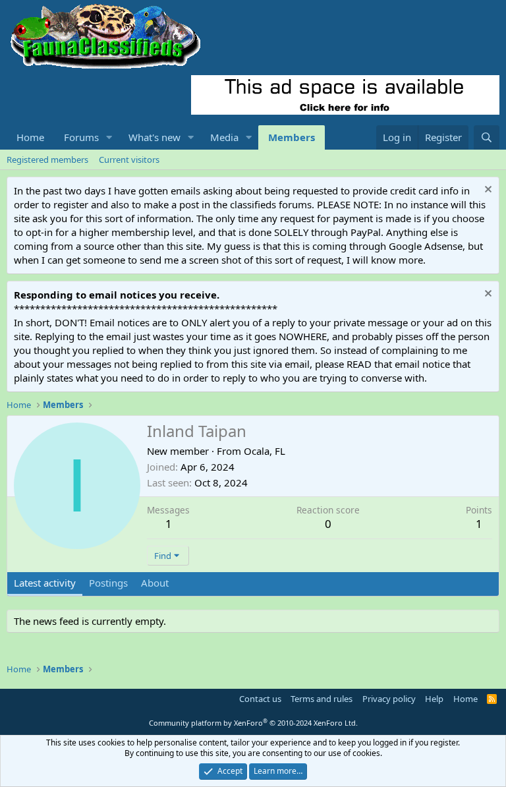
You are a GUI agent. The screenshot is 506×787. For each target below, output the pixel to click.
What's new (154, 137)
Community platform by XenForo (253, 723)
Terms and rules (321, 699)
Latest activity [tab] (45, 582)
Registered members (47, 159)
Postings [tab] (108, 582)
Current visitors (129, 159)
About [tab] (155, 582)
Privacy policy (389, 699)
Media (224, 137)
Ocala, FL (264, 450)
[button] (109, 137)
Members (291, 137)
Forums (81, 137)
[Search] (486, 137)
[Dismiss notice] (486, 191)
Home (30, 137)
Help (434, 699)
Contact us (260, 699)
